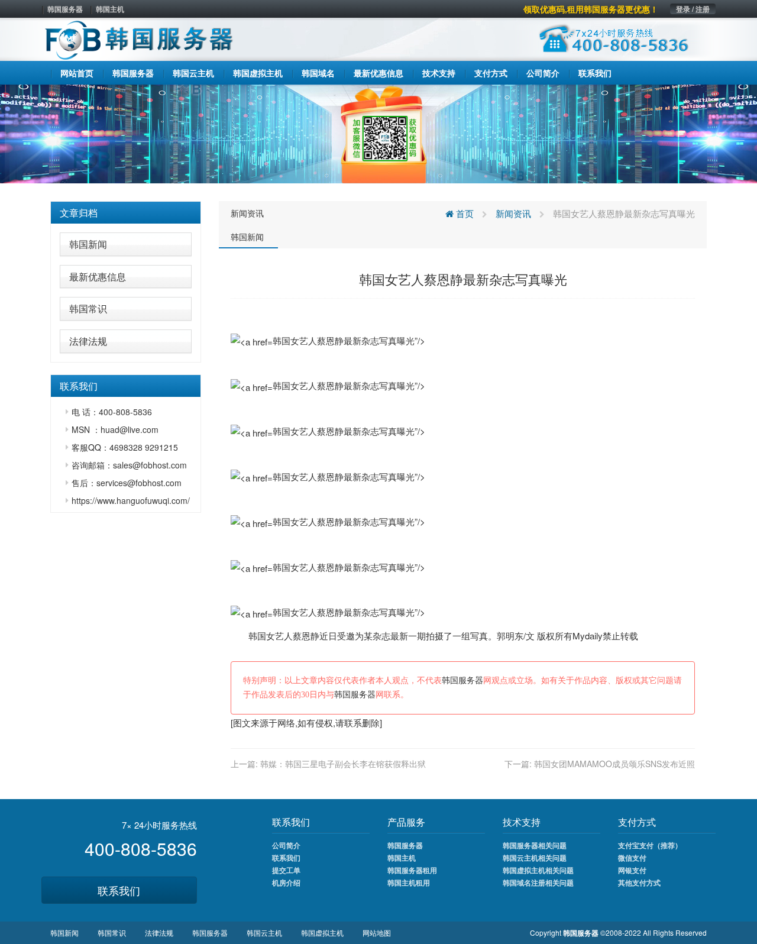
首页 (464, 213)
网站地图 (377, 932)
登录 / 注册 (693, 9)
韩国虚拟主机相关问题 (538, 870)
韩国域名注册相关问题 (538, 882)
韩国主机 (110, 9)
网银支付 (632, 870)
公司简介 (286, 845)
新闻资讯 (247, 213)
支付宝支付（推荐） (650, 845)
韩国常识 (88, 308)
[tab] (125, 213)
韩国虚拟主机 (322, 932)
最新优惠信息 (97, 276)
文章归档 (79, 212)
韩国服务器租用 (412, 870)
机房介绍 (286, 882)
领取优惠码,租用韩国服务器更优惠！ (590, 9)
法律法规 (88, 341)
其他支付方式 (639, 882)
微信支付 (632, 857)
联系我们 (119, 890)
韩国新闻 (88, 244)
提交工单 (286, 870)
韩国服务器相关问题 (535, 845)
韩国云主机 (264, 932)
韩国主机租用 (408, 882)
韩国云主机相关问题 (535, 857)
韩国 (257, 635)
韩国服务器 (65, 9)
